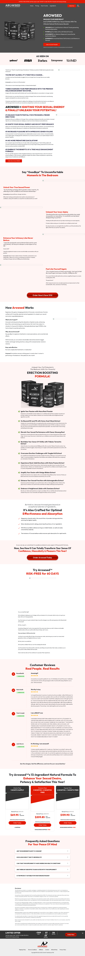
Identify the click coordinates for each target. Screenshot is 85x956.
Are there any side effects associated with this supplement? (37, 869)
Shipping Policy (22, 949)
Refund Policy (54, 949)
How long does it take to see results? (29, 857)
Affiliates (41, 949)
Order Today (17, 823)
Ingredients (53, 6)
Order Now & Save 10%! (13, 161)
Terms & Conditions (32, 949)
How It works (44, 6)
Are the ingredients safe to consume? (29, 851)
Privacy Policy (63, 949)
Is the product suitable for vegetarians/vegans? (33, 875)
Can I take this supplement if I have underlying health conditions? (38, 863)
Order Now (71, 5)
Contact (47, 949)
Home (31, 6)
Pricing (37, 6)
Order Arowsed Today (51, 44)
